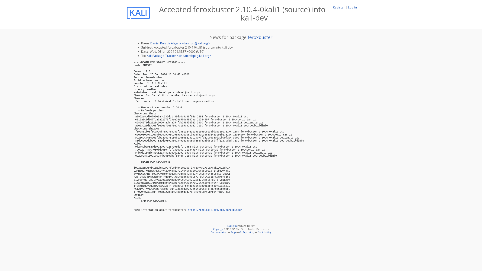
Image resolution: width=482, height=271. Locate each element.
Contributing (264, 232)
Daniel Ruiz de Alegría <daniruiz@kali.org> (180, 43)
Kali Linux (232, 226)
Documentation (219, 232)
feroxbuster (260, 37)
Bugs (233, 232)
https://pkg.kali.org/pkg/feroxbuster (215, 209)
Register (339, 7)
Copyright (218, 229)
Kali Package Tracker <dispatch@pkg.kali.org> (178, 56)
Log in (352, 7)
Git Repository (247, 232)
